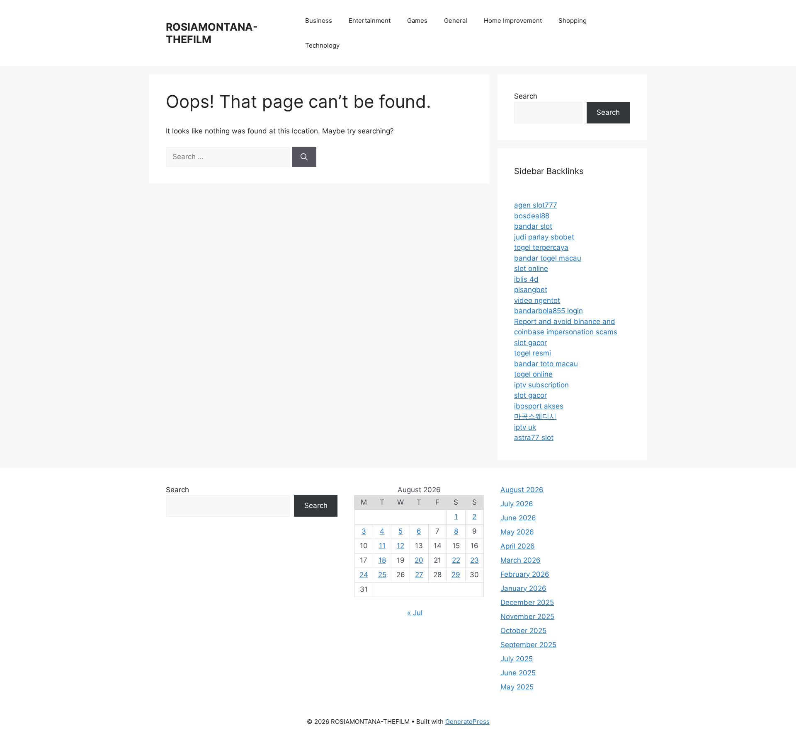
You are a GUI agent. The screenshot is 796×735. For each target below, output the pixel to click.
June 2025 (518, 673)
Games (417, 20)
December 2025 (527, 602)
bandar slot (533, 226)
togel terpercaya (541, 247)
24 (363, 575)
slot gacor (530, 342)
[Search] (304, 157)
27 (419, 575)
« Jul (414, 613)
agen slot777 (535, 205)
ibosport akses (538, 406)
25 (382, 575)
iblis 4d (526, 279)
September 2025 (528, 645)
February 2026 (524, 574)
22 (456, 560)
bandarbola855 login (548, 311)
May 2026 (517, 532)
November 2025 (527, 616)
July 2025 (516, 659)
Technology (322, 45)
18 (382, 560)
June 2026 (518, 518)
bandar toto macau (546, 364)
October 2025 (523, 630)
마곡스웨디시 (535, 416)
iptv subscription (541, 385)
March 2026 (520, 560)
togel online (533, 374)
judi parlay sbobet (544, 237)
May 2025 (517, 687)
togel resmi (532, 353)
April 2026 (517, 546)
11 (382, 546)
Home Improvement (513, 20)
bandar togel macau (547, 258)
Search (525, 96)
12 (400, 546)
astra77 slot (533, 437)
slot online (531, 268)
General (455, 20)
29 (455, 575)
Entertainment (370, 20)
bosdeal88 (531, 216)
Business (318, 20)
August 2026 (522, 490)
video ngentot (537, 300)
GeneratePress (467, 721)
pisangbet (530, 289)
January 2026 (523, 588)
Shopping (572, 20)
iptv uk (525, 427)
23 (474, 560)
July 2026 (516, 504)
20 (419, 560)
